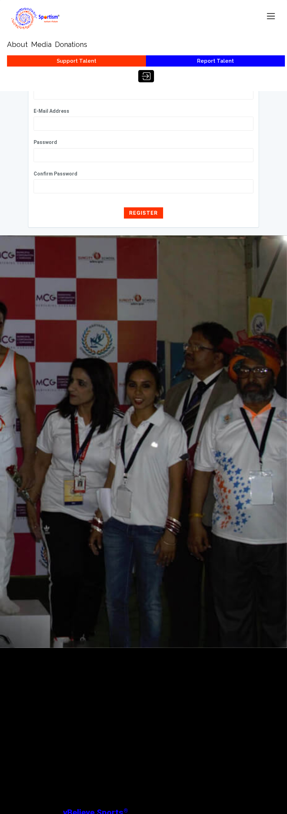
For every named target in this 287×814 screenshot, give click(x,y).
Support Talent (76, 61)
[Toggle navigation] (271, 16)
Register (143, 213)
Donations (71, 44)
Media (41, 44)
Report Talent (215, 61)
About (17, 44)
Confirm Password (55, 174)
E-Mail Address (51, 111)
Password (45, 142)
